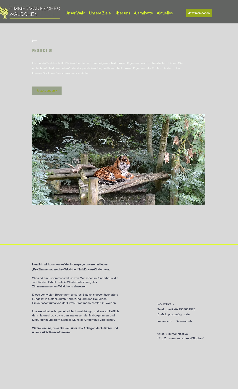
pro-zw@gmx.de (179, 314)
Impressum (164, 321)
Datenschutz (184, 321)
